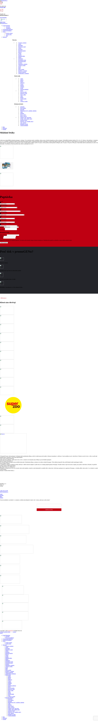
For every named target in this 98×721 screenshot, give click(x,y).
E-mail (2, 236)
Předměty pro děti (24, 124)
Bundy (21, 81)
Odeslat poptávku (4, 242)
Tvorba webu (9, 34)
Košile (21, 88)
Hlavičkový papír (22, 46)
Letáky (19, 44)
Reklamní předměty (9, 697)
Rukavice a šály (23, 93)
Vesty (21, 100)
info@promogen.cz (4, 491)
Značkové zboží (23, 120)
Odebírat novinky (49, 509)
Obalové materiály (22, 72)
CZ (1, 20)
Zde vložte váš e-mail (42, 502)
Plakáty (19, 57)
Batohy (21, 97)
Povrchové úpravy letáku (5, 223)
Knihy (19, 66)
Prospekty (20, 49)
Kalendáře (20, 45)
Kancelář (22, 109)
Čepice (21, 84)
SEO (7, 35)
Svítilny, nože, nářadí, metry (26, 118)
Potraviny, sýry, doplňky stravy (26, 121)
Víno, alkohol (23, 122)
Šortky (21, 90)
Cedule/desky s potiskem (23, 73)
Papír (1, 216)
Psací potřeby (23, 108)
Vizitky (19, 53)
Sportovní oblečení (24, 89)
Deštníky (22, 86)
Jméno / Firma (3, 235)
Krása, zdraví (23, 114)
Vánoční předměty (24, 125)
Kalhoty (22, 85)
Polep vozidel (21, 69)
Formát (1, 201)
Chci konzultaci (3, 17)
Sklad (1, 208)
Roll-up (20, 52)
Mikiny (21, 80)
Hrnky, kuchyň (23, 116)
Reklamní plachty (22, 50)
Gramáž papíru (3, 219)
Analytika (8, 27)
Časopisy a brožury (22, 42)
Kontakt (1, 495)
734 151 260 (2, 7)
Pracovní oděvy (23, 92)
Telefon (1, 237)
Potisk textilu (8, 675)
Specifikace (2, 229)
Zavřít (1, 633)
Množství (2, 227)
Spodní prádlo (23, 98)
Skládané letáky (21, 56)
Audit (1, 494)
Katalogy (20, 62)
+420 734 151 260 (4, 490)
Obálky (19, 48)
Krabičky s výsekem (22, 70)
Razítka (20, 54)
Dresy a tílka (23, 94)
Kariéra (1, 497)
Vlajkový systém (21, 65)
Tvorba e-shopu (9, 33)
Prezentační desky (22, 61)
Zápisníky (22, 106)
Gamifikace (8, 28)
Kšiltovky (22, 82)
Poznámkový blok (22, 60)
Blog (1, 496)
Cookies (14, 631)
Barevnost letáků (3, 212)
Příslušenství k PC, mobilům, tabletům (28, 110)
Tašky (21, 96)
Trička (21, 78)
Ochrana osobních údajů (5, 631)
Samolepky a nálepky (22, 64)
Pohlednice (20, 58)
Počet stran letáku (3, 205)
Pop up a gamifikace (9, 637)
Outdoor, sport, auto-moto (25, 117)
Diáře (19, 68)
